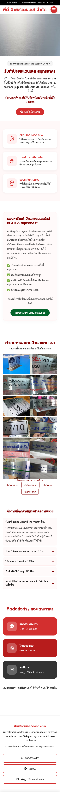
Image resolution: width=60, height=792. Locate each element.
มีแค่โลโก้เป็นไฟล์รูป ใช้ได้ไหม (20, 571)
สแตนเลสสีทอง (30, 485)
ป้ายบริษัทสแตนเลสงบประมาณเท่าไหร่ (24, 551)
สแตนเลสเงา (48, 485)
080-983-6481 (32, 758)
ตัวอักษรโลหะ (30, 491)
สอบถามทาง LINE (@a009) (30, 312)
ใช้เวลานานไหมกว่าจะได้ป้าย (19, 561)
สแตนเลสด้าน (12, 485)
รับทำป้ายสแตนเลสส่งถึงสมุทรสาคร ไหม (25, 521)
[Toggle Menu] (54, 9)
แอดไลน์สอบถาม (32, 111)
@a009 (32, 768)
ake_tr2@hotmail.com (32, 779)
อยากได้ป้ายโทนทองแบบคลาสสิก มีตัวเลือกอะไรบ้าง (26, 583)
